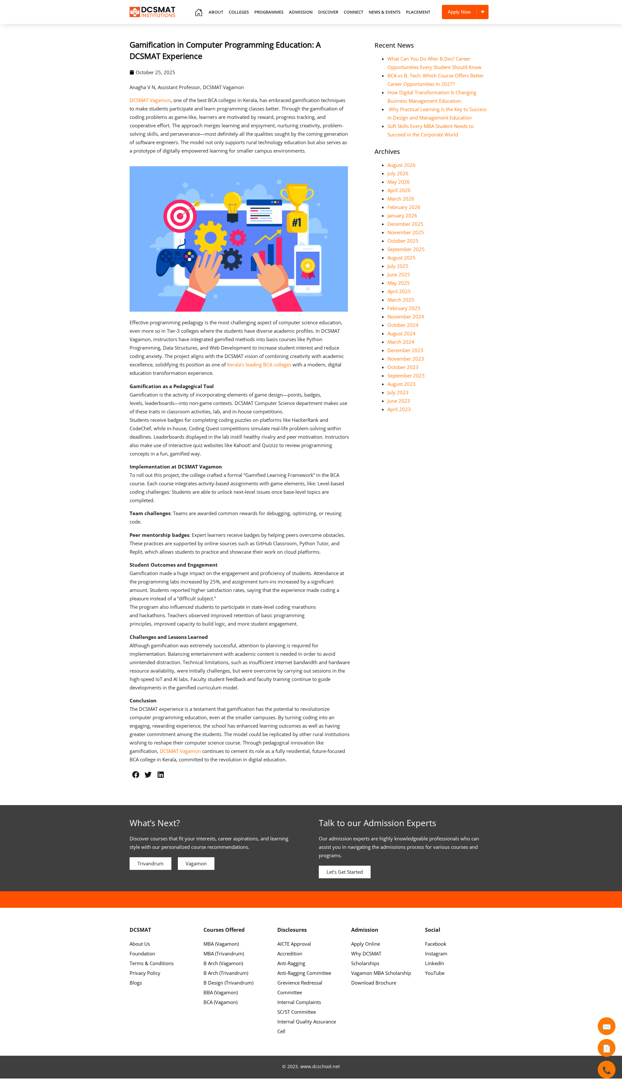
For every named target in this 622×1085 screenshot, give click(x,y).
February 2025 (403, 308)
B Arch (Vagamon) (223, 963)
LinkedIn (434, 963)
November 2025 (405, 232)
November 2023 (405, 358)
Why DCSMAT (366, 953)
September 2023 (406, 375)
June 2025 (398, 274)
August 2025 (401, 257)
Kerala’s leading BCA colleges (259, 364)
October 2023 (403, 367)
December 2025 (405, 224)
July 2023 (398, 392)
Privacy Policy (145, 973)
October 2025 (403, 240)
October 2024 (403, 325)
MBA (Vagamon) (221, 944)
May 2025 (398, 283)
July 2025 (398, 266)
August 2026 (401, 165)
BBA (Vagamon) (220, 992)
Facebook (435, 944)
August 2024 (401, 333)
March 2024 (400, 342)
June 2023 (398, 401)
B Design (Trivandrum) (228, 982)
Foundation (142, 953)
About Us (140, 944)
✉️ (606, 1026)
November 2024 (405, 316)
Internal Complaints (299, 1002)
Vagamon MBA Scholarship (381, 973)
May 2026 (398, 182)
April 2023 (399, 409)
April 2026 (399, 190)
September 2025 (406, 249)
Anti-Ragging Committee (304, 973)
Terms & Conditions (152, 963)
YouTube (434, 973)
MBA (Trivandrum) (223, 953)
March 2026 (400, 198)
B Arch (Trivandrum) (225, 973)
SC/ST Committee (296, 1012)
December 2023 (405, 350)
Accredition (289, 953)
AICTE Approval (294, 944)
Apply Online (365, 944)
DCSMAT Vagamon (150, 100)
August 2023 (401, 384)
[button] (136, 774)
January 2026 (402, 215)
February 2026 (403, 207)
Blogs (136, 982)
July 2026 (398, 173)
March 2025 (400, 299)
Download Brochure (373, 982)
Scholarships (365, 963)
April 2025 (399, 291)
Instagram (436, 953)
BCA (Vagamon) (220, 1002)
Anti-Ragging (291, 963)
